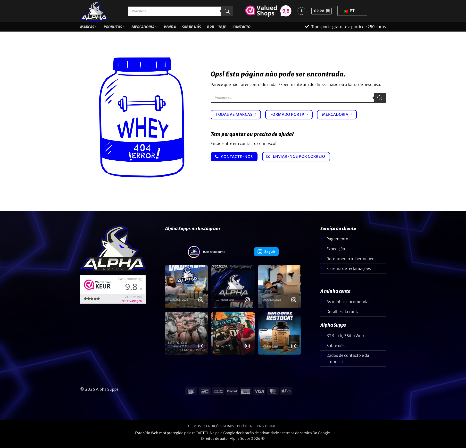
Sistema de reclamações (348, 271)
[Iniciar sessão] (301, 11)
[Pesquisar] (227, 11)
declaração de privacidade (257, 436)
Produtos (113, 28)
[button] (321, 11)
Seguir (269, 255)
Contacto (241, 28)
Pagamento (337, 241)
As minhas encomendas (348, 304)
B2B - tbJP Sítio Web (345, 338)
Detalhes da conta (342, 314)
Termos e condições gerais (211, 429)
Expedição (335, 251)
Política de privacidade (257, 429)
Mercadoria (143, 28)
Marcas (87, 28)
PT (352, 10)
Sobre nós (191, 28)
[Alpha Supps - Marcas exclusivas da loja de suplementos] (100, 11)
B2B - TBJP (216, 28)
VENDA (169, 28)
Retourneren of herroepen (350, 261)
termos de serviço (297, 436)
